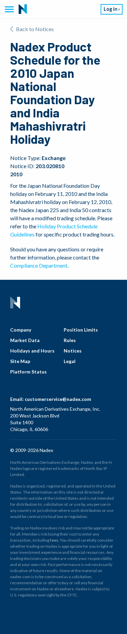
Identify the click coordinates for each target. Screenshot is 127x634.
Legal (70, 361)
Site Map (20, 361)
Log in (111, 9)
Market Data (25, 340)
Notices (73, 351)
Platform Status (28, 372)
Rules (70, 340)
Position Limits (81, 330)
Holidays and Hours (32, 351)
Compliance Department (38, 265)
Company (20, 330)
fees (54, 540)
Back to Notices (35, 29)
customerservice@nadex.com (58, 399)
